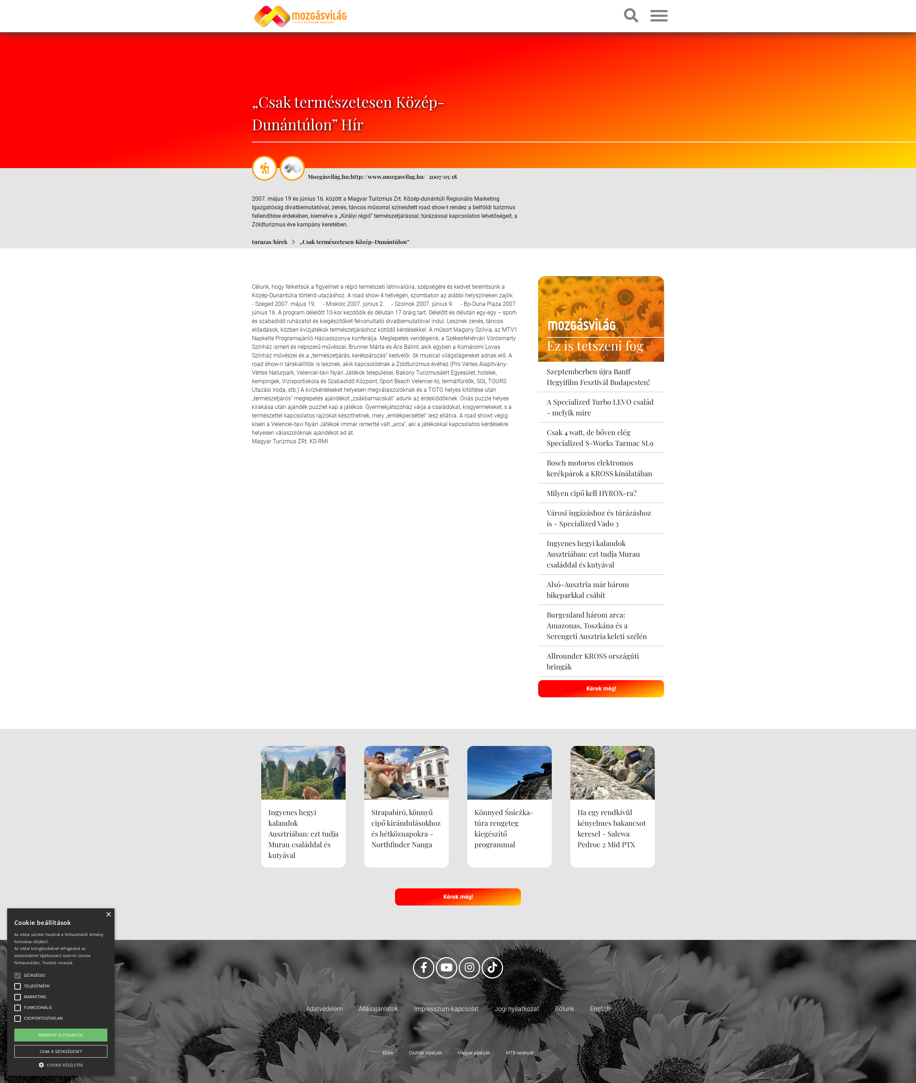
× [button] (108, 914)
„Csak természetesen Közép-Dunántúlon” (354, 241)
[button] (60, 1064)
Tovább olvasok (57, 962)
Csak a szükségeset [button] (61, 1051)
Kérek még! (601, 688)
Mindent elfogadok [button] (61, 1035)
